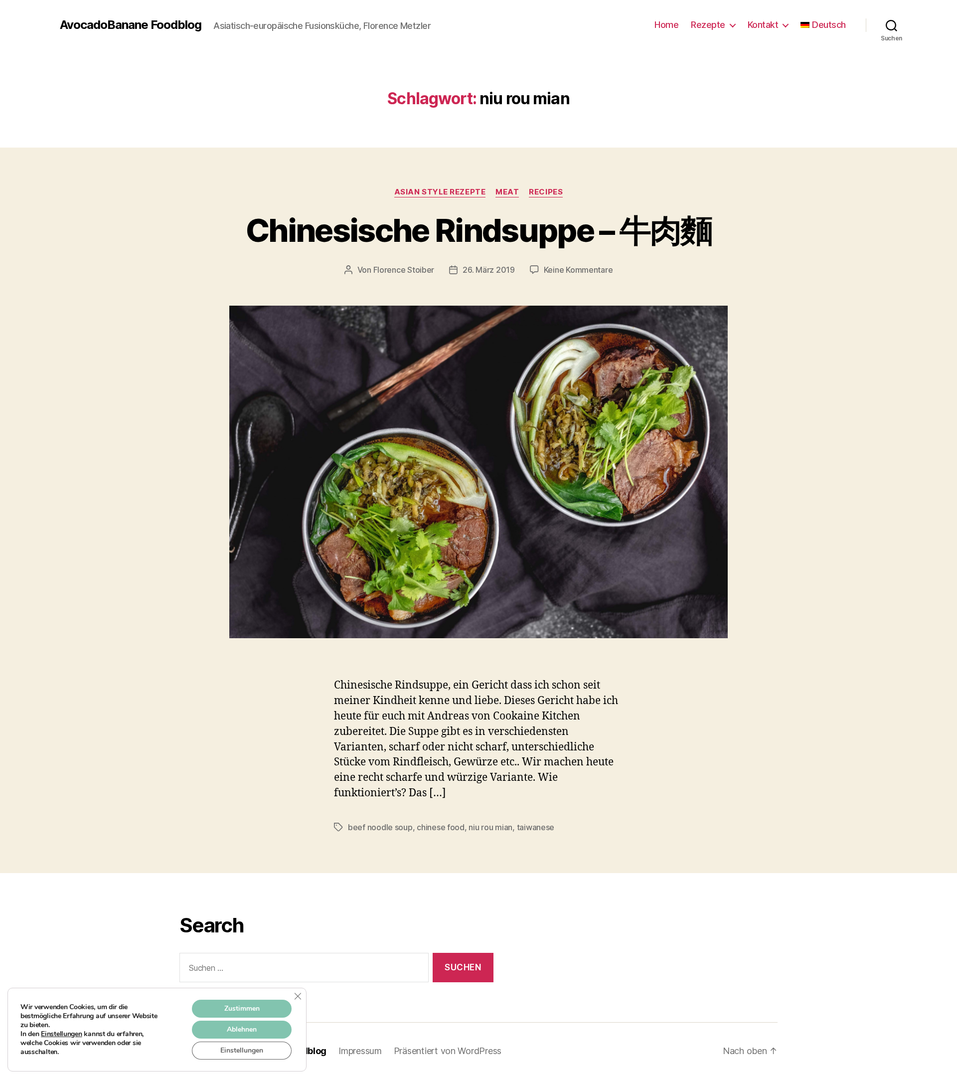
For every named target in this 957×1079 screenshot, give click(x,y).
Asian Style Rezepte (439, 191)
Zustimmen (242, 1008)
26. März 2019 (489, 270)
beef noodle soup (380, 827)
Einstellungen (61, 1034)
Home (666, 24)
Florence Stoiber (404, 270)
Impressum (360, 1051)
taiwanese (536, 827)
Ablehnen (242, 1029)
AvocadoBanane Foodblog (130, 25)
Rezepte (708, 24)
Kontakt (763, 24)
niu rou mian (490, 827)
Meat (507, 191)
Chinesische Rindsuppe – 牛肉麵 (478, 230)
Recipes (546, 191)
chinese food (441, 827)
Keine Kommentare (578, 270)
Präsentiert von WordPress (447, 1051)
